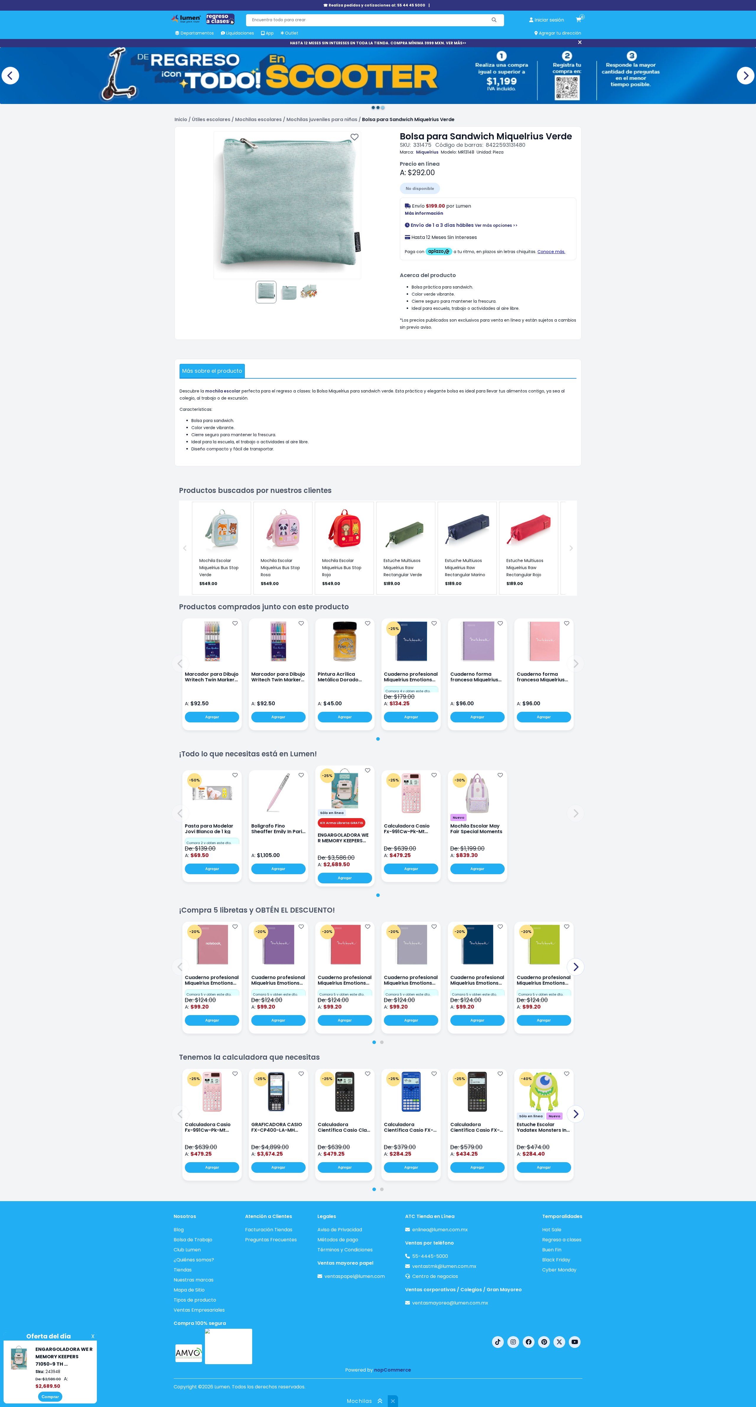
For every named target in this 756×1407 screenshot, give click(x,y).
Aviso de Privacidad (339, 1229)
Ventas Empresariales (199, 1310)
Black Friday (556, 1259)
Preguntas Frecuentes (271, 1239)
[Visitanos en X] (559, 1342)
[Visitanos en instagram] (513, 1342)
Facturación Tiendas (268, 1229)
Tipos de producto (195, 1300)
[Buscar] (494, 20)
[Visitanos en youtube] (575, 1342)
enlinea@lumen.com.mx (440, 1229)
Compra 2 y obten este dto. (208, 843)
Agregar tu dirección (559, 33)
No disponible (420, 188)
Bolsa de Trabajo (193, 1239)
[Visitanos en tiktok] (498, 1342)
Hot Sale (551, 1229)
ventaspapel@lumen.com (355, 1276)
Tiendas (183, 1269)
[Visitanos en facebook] (529, 1342)
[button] (180, 663)
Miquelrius (427, 152)
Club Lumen (187, 1249)
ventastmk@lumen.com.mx (444, 1266)
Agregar (212, 717)
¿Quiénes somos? (194, 1259)
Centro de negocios (435, 1276)
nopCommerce (392, 1370)
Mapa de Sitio (189, 1290)
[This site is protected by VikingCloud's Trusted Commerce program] (228, 1346)
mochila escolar (222, 391)
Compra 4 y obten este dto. (407, 691)
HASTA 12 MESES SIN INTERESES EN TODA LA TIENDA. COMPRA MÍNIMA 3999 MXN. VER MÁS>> (378, 42)
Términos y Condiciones (345, 1249)
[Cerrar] (580, 42)
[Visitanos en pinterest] (544, 1342)
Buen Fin (551, 1249)
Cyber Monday (559, 1269)
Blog (179, 1229)
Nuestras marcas (194, 1279)
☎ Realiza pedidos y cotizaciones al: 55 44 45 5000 (374, 5)
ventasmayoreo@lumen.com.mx (450, 1302)
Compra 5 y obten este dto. (208, 994)
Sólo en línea (331, 812)
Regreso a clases (561, 1239)
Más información (424, 213)
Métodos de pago (337, 1239)
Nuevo (458, 817)
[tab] (378, 739)
